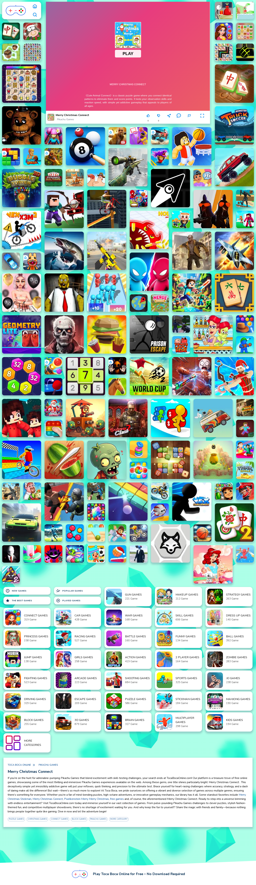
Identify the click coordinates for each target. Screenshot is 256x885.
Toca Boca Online (19, 765)
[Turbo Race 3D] (21, 522)
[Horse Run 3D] (117, 386)
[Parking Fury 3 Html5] (11, 261)
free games (117, 799)
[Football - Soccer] (53, 533)
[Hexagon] (21, 376)
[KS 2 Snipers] (128, 167)
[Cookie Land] (139, 470)
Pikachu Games (65, 119)
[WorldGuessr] (139, 303)
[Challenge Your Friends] (139, 198)
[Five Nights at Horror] (21, 125)
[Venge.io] (53, 136)
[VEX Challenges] (191, 501)
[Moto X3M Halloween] (139, 533)
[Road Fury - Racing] (160, 136)
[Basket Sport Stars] (191, 146)
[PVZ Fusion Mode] (106, 460)
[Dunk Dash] (32, 156)
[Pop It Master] (53, 428)
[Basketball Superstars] (139, 136)
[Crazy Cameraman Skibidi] (139, 554)
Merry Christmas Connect (48, 799)
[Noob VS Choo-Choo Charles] (64, 209)
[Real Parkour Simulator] (245, 198)
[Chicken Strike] (212, 209)
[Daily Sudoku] (85, 376)
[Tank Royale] (245, 470)
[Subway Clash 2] (128, 418)
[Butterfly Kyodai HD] (32, 52)
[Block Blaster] (11, 156)
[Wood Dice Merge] (170, 460)
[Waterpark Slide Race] (245, 554)
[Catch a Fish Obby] (160, 156)
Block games (79, 819)
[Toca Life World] (96, 554)
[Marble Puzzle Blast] (75, 554)
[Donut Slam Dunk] (117, 554)
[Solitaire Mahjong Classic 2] (234, 522)
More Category (118, 819)
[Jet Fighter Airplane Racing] (234, 251)
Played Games (68, 600)
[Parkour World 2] (245, 428)
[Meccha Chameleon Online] (191, 376)
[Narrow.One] (234, 376)
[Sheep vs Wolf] (170, 543)
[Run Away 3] (160, 512)
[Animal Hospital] (32, 261)
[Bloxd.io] (21, 418)
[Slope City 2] (245, 52)
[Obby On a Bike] (21, 460)
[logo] (16, 10)
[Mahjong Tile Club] (11, 31)
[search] (34, 14)
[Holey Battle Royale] (149, 230)
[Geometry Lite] (21, 334)
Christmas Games (37, 819)
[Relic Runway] (245, 407)
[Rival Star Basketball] (202, 533)
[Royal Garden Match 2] (224, 31)
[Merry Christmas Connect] (245, 31)
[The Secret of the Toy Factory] (117, 365)
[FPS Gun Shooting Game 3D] (11, 491)
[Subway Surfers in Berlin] (224, 491)
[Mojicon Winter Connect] (32, 31)
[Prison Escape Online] (149, 334)
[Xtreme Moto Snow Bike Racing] (160, 491)
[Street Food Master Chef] (32, 491)
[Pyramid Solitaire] (53, 177)
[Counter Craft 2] (181, 324)
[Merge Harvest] (160, 303)
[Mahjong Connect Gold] (234, 83)
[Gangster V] (117, 136)
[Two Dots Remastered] (75, 533)
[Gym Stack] (139, 449)
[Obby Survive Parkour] (245, 449)
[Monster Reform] (96, 491)
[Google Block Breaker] (128, 501)
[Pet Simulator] (212, 460)
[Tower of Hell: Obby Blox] (181, 345)
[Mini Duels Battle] (149, 272)
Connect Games (59, 819)
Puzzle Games (16, 819)
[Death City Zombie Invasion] (64, 334)
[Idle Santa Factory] (53, 407)
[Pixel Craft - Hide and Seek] (245, 219)
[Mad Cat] (75, 177)
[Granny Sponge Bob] (64, 292)
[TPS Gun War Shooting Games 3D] (106, 251)
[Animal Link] (21, 83)
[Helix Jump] (32, 554)
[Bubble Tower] (21, 188)
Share (169, 120)
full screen (202, 120)
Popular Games (69, 591)
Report (189, 120)
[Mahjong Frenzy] (234, 292)
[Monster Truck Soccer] (234, 125)
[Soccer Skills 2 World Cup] (149, 376)
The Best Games (19, 600)
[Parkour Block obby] (117, 533)
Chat (178, 120)
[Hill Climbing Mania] (234, 167)
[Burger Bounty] (106, 334)
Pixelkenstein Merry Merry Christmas (86, 799)
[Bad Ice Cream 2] (11, 574)
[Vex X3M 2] (21, 230)
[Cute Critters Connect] (224, 52)
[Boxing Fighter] (64, 501)
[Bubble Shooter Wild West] (245, 324)
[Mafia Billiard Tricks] (85, 146)
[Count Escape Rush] (106, 292)
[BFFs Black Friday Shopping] (21, 292)
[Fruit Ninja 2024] (64, 460)
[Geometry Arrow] (170, 188)
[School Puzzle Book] (202, 177)
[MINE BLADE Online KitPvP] (191, 292)
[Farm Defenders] (53, 156)
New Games (16, 591)
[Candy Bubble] (212, 564)
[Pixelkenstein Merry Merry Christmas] (245, 10)
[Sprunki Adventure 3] (53, 554)
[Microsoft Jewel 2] (96, 512)
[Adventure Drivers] (212, 418)
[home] (34, 6)
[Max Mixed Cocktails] (212, 334)
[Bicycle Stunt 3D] (106, 209)
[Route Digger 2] (96, 533)
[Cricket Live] (245, 491)
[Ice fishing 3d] (64, 251)
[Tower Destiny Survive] (85, 418)
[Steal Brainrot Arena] (181, 219)
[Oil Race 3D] (170, 418)
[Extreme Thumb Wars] (96, 177)
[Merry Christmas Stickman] (224, 10)
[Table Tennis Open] (53, 386)
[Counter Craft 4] (191, 251)
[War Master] (245, 345)
